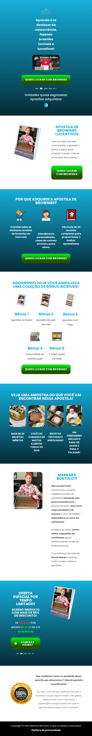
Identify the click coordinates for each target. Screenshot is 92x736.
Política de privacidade (46, 730)
